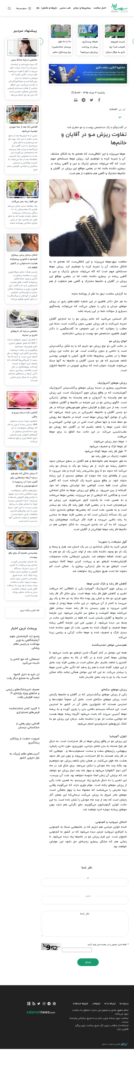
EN (37, 8)
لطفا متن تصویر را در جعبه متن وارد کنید (108, 944)
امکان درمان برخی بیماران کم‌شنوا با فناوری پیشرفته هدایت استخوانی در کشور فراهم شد (23, 261)
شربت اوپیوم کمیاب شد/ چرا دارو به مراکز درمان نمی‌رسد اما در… (115, 49)
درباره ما (124, 1003)
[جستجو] (9, 8)
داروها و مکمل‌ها (48, 8)
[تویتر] (39, 1004)
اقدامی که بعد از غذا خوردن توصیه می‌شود (23, 129)
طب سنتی (65, 8)
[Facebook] (99, 100)
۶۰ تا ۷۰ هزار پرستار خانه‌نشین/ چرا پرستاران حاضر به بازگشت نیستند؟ (61, 52)
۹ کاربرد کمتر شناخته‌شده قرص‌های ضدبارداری (24, 710)
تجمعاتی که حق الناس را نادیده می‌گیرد (24, 661)
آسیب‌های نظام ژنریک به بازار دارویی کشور (24, 756)
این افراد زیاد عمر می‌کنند (24, 201)
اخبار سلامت (99, 8)
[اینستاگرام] (44, 1004)
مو (119, 117)
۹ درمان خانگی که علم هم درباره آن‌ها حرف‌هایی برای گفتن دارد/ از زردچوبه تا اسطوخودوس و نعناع (23, 480)
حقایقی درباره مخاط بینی (24, 60)
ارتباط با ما (110, 1003)
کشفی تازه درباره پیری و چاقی (24, 414)
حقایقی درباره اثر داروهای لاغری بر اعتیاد (24, 333)
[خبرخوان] (34, 1004)
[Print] (75, 100)
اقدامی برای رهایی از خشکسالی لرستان (27, 725)
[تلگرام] (49, 1004)
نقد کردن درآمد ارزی (29, 610)
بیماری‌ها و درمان (82, 8)
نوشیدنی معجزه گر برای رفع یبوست (23, 555)
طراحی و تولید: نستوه (111, 1044)
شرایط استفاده (80, 1003)
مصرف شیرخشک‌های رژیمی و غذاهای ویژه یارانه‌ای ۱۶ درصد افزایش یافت (22, 693)
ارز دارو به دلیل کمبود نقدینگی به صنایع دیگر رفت (23, 676)
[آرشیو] (29, 1004)
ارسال (88, 962)
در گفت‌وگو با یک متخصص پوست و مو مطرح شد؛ (97, 127)
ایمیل (88, 896)
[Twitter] (91, 100)
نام (88, 878)
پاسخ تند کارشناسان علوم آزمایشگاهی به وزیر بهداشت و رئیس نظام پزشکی (24, 642)
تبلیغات (96, 1003)
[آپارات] (54, 1004)
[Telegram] (83, 100)
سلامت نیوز (119, 8)
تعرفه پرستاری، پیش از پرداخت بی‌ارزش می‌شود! (89, 47)
